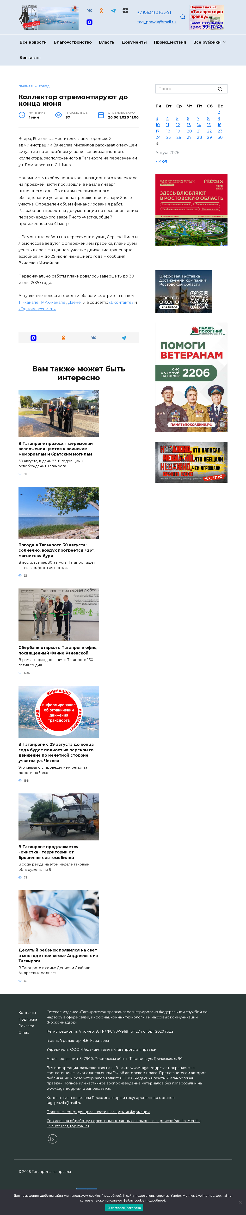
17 (158, 131)
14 (199, 125)
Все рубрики (207, 42)
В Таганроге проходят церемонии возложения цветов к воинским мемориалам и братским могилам (55, 448)
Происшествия (170, 42)
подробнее (111, 1195)
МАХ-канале (53, 302)
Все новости (33, 42)
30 (220, 137)
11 (167, 125)
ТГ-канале (28, 302)
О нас (23, 1032)
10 (158, 125)
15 (209, 125)
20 (189, 131)
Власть (106, 42)
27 (189, 137)
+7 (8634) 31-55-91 (154, 12)
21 (199, 131)
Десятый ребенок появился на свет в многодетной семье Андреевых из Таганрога (58, 955)
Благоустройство (73, 42)
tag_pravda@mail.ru (156, 22)
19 (178, 131)
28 (199, 137)
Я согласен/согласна (124, 1208)
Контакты (30, 57)
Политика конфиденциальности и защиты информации (98, 1112)
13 (189, 125)
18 (168, 131)
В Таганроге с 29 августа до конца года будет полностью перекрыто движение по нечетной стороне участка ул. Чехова (56, 752)
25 (168, 137)
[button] (33, 337)
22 (209, 131)
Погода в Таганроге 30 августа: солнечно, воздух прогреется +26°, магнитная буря (56, 550)
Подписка (27, 1019)
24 (158, 137)
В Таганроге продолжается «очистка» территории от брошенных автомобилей (48, 852)
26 (178, 137)
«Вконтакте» (121, 302)
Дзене (75, 302)
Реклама (26, 1026)
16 (219, 125)
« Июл (161, 161)
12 (178, 125)
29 (209, 137)
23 (220, 131)
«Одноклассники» (37, 309)
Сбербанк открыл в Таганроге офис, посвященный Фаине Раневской (57, 650)
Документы (134, 42)
